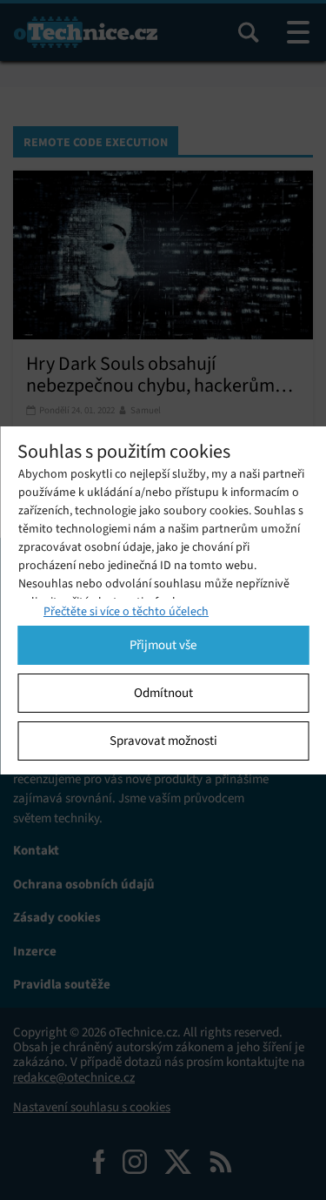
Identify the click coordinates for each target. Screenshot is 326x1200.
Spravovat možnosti (163, 740)
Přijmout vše (163, 645)
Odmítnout (163, 693)
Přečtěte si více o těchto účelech (126, 611)
